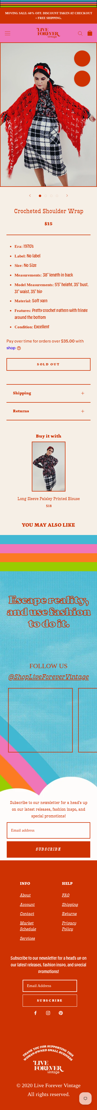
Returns (21, 411)
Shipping (22, 393)
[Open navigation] (7, 33)
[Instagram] (48, 1013)
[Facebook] (35, 1013)
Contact (27, 913)
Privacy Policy (69, 926)
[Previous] (30, 195)
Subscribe (48, 849)
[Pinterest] (61, 1013)
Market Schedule (28, 926)
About (25, 895)
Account (27, 904)
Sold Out (48, 364)
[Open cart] (90, 33)
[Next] (67, 195)
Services (27, 938)
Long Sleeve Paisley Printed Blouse (49, 498)
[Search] (80, 33)
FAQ (66, 895)
